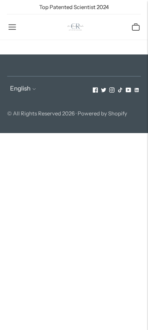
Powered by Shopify (102, 113)
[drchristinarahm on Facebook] (95, 90)
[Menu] (12, 27)
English (20, 88)
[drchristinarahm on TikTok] (120, 90)
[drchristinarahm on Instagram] (112, 90)
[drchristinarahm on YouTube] (128, 90)
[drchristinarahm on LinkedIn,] (136, 90)
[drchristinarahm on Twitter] (103, 90)
